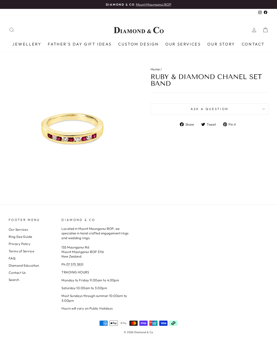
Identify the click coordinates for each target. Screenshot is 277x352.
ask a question (209, 109)
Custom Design (138, 44)
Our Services (183, 44)
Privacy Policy (19, 244)
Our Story (221, 44)
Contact (253, 44)
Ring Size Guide (20, 237)
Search (14, 280)
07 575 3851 (75, 264)
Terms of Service (21, 251)
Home (155, 69)
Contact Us (17, 273)
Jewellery (26, 44)
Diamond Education (24, 265)
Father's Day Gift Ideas (80, 44)
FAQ (12, 258)
